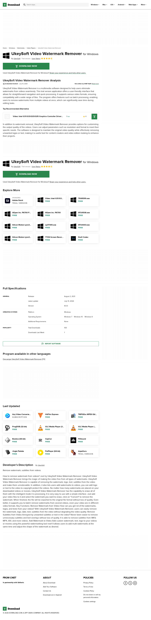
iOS (111, 5)
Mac (104, 5)
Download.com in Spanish (52, 595)
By (15, 59)
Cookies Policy (88, 591)
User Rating (36, 59)
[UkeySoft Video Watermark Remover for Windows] (6, 55)
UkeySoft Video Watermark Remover (54, 53)
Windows (94, 5)
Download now (28, 66)
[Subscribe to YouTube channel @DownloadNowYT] (135, 583)
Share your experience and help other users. (68, 73)
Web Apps (132, 5)
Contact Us (47, 591)
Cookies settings (89, 602)
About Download (49, 583)
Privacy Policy (88, 583)
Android (121, 5)
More (143, 5)
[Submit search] (24, 5)
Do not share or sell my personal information (92, 596)
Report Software (53, 344)
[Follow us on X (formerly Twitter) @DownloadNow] (130, 583)
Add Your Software (50, 587)
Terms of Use (88, 587)
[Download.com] (11, 5)
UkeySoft (41, 465)
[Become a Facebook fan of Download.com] (125, 583)
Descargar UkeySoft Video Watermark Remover (22, 359)
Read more (95, 84)
